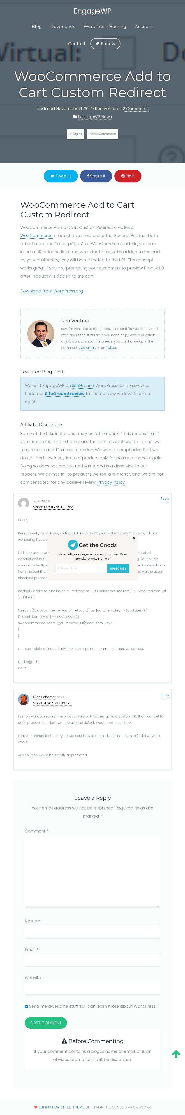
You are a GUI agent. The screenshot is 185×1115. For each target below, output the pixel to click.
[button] (92, 556)
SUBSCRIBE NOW (118, 569)
